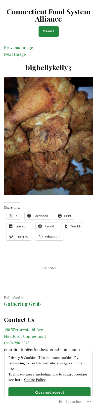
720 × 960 (48, 268)
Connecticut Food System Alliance (49, 15)
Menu (51, 31)
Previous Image (18, 47)
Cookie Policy (35, 380)
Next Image (15, 54)
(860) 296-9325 (16, 343)
